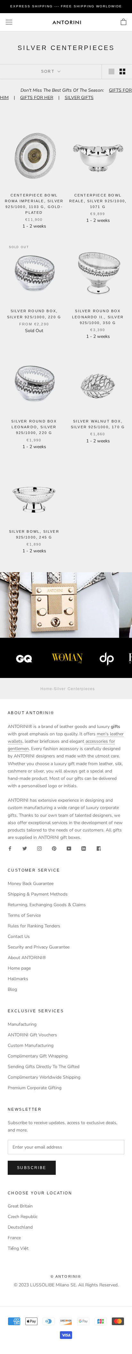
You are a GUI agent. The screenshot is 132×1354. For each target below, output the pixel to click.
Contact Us (19, 936)
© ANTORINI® (66, 1276)
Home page (19, 968)
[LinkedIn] (83, 848)
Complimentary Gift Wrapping (38, 1056)
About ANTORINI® (27, 958)
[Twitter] (24, 848)
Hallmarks (18, 979)
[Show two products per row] (122, 71)
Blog (12, 989)
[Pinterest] (54, 848)
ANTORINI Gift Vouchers (32, 1035)
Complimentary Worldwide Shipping (44, 1077)
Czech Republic (22, 1217)
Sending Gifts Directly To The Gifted (43, 1067)
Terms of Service (24, 915)
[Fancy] (98, 848)
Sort (48, 71)
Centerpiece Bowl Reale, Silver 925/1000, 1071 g (98, 201)
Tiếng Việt (18, 1248)
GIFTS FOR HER (36, 98)
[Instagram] (39, 848)
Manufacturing (22, 1024)
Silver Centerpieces (74, 688)
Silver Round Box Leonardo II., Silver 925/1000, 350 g (98, 316)
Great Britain (20, 1206)
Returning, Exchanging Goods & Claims (47, 905)
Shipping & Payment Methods (38, 894)
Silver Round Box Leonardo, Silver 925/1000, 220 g (34, 427)
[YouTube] (69, 848)
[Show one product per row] (111, 71)
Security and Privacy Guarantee (39, 947)
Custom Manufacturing (31, 1045)
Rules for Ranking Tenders (34, 926)
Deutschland (20, 1227)
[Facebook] (10, 848)
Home (46, 688)
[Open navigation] (9, 22)
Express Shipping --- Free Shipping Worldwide (66, 6)
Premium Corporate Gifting (35, 1088)
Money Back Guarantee (31, 884)
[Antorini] (66, 22)
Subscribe (31, 1168)
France (14, 1238)
